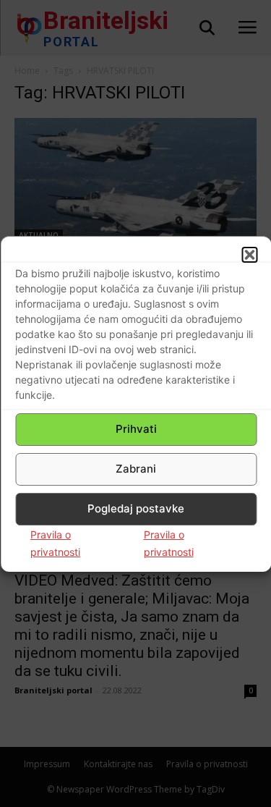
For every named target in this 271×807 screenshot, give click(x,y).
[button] (249, 255)
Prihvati (136, 429)
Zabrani (136, 469)
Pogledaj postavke (135, 508)
